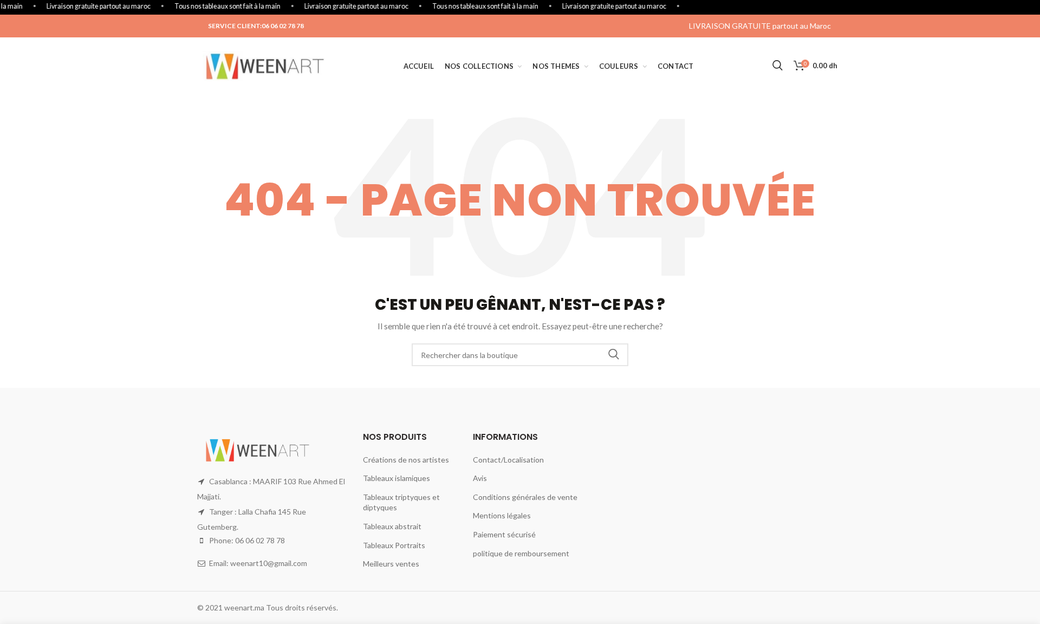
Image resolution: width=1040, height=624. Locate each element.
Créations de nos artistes (406, 459)
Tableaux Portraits (394, 545)
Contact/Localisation (508, 459)
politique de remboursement (521, 553)
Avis (480, 478)
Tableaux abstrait (392, 526)
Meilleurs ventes (391, 563)
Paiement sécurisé (504, 534)
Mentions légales (502, 515)
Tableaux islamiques (396, 478)
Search (613, 354)
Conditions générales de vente (525, 497)
